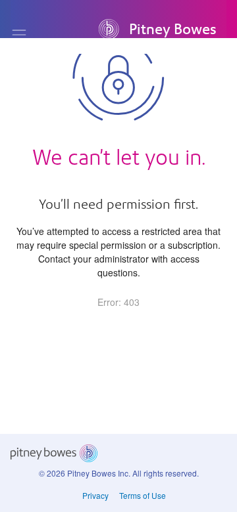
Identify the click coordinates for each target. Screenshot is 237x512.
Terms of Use (142, 495)
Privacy (95, 495)
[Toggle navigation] (19, 34)
